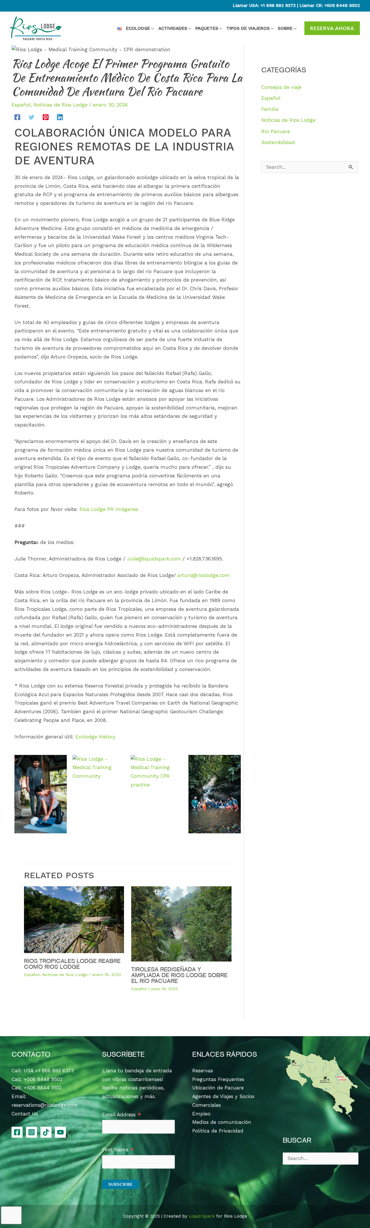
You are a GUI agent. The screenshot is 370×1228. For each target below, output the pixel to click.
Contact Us (25, 1114)
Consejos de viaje (281, 87)
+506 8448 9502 (342, 5)
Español (21, 105)
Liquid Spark (202, 1216)
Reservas (202, 1070)
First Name (118, 1150)
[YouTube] (60, 1132)
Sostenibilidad (278, 142)
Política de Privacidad (217, 1131)
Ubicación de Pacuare (218, 1088)
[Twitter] (31, 117)
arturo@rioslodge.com (203, 575)
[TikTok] (45, 1132)
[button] (152, 28)
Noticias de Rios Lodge (61, 105)
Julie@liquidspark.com (154, 559)
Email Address (122, 1115)
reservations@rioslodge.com (45, 1105)
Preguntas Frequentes (218, 1079)
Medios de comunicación (221, 1122)
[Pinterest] (45, 117)
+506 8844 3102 (43, 1088)
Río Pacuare (275, 131)
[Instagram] (31, 1132)
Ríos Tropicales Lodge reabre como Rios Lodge (72, 963)
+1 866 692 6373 (278, 5)
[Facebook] (17, 117)
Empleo (201, 1114)
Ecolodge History (95, 737)
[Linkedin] (60, 117)
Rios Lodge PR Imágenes (109, 509)
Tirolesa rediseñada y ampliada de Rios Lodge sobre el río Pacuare (179, 975)
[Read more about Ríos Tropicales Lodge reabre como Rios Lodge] (74, 919)
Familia (269, 109)
